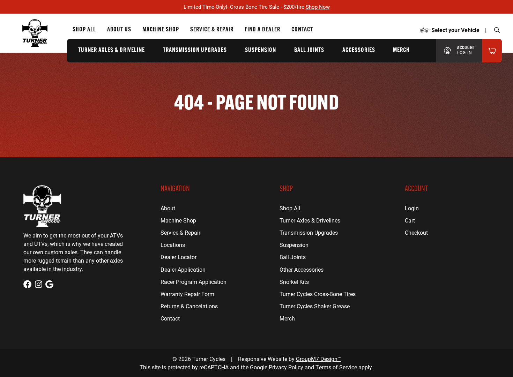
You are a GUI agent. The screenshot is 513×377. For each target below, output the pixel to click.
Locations (173, 244)
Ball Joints (309, 50)
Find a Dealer (262, 30)
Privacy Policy (286, 367)
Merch (401, 50)
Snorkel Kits (294, 281)
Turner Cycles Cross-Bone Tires (318, 293)
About (168, 208)
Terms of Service (336, 367)
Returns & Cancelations (189, 306)
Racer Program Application (193, 281)
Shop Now (318, 6)
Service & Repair (211, 30)
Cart (410, 220)
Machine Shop (160, 30)
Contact (302, 30)
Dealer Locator (178, 257)
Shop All (84, 30)
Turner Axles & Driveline (111, 50)
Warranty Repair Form (187, 293)
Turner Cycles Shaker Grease (315, 306)
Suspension (260, 50)
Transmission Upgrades (195, 50)
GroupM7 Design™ (318, 358)
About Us (119, 30)
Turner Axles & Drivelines (310, 220)
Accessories (358, 50)
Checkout (416, 232)
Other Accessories (302, 269)
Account (466, 50)
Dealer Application (183, 269)
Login (412, 208)
